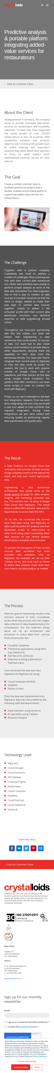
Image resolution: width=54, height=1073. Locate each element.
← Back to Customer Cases (18, 84)
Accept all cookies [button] (21, 1067)
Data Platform (15, 465)
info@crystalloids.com (12, 979)
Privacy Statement (40, 1056)
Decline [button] (37, 1067)
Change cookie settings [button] (27, 1061)
